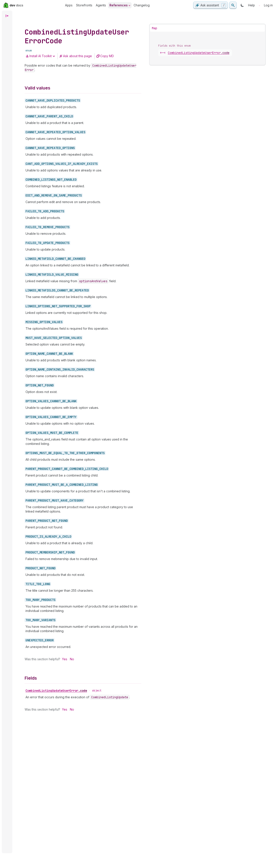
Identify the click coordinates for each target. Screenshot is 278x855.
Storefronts (84, 5)
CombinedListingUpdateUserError (56, 691)
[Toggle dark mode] (242, 5)
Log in (268, 5)
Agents (101, 5)
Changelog (142, 5)
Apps (69, 5)
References (118, 5)
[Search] (233, 5)
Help (251, 5)
